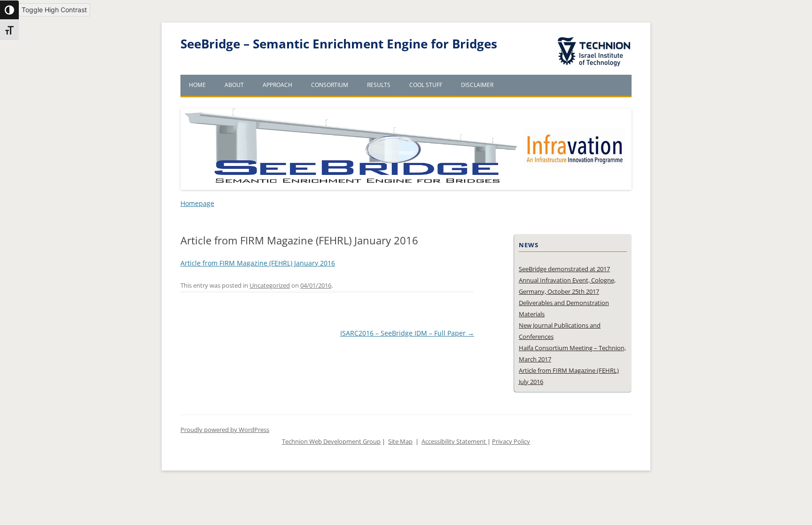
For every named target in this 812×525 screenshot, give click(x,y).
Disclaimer (477, 85)
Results (378, 85)
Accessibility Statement (454, 442)
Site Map (400, 442)
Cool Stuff (425, 85)
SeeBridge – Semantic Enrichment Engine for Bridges (338, 44)
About (234, 85)
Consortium (329, 85)
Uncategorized (270, 286)
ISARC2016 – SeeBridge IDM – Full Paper (407, 333)
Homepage (197, 203)
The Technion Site (587, 37)
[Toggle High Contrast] (9, 10)
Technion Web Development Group (331, 442)
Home (197, 85)
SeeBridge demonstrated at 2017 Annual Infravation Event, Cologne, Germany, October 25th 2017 (567, 280)
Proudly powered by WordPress (224, 430)
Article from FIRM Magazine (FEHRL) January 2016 (257, 263)
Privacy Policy (511, 442)
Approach (277, 85)
